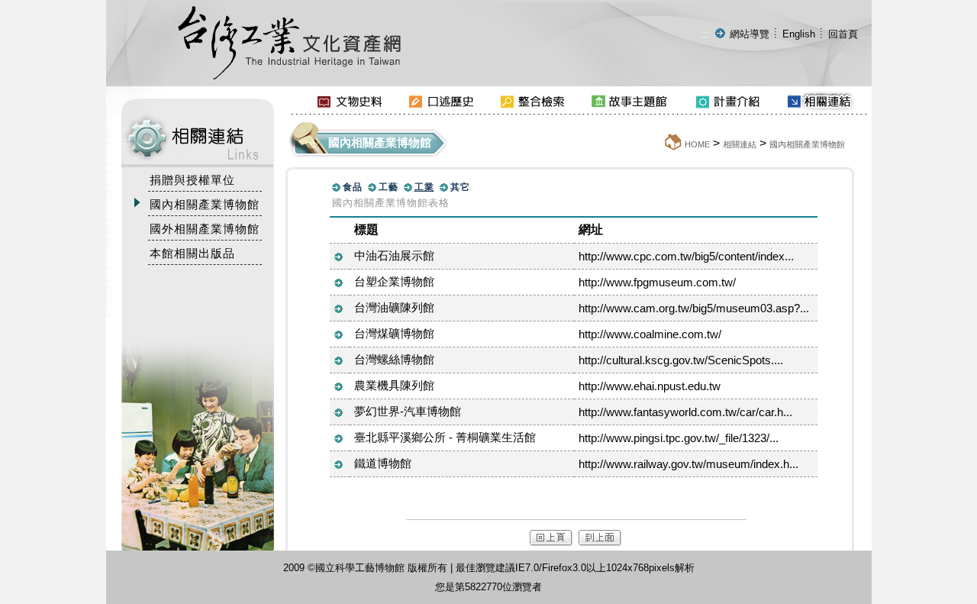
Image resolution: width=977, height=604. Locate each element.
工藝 (388, 187)
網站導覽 (749, 34)
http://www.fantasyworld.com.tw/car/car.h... (685, 411)
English (798, 34)
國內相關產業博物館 (807, 144)
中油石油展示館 (394, 255)
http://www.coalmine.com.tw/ (650, 334)
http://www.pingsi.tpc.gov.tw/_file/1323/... (679, 437)
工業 (424, 187)
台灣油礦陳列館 (394, 307)
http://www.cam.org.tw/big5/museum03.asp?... (694, 308)
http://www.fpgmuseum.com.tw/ (657, 282)
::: (705, 34)
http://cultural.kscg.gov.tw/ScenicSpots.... (681, 360)
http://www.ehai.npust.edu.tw (650, 386)
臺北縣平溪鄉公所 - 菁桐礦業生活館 (445, 437)
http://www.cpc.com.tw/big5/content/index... (686, 256)
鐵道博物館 (382, 463)
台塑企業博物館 (394, 281)
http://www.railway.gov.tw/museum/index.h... (688, 463)
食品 (353, 187)
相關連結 (739, 144)
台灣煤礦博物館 (394, 333)
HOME (697, 144)
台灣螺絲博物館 (394, 359)
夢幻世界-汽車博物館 (407, 411)
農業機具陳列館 (394, 385)
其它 (460, 187)
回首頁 (843, 34)
